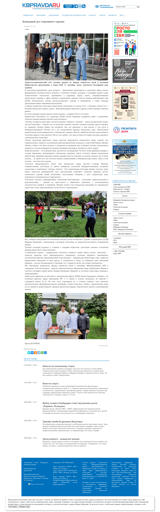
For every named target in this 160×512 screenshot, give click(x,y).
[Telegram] (38, 352)
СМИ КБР (116, 184)
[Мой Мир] (45, 352)
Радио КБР (117, 253)
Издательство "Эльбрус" (121, 189)
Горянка (116, 209)
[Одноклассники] (35, 352)
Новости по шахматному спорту (59, 366)
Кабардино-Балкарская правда (124, 200)
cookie (70, 500)
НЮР (115, 242)
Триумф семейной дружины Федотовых (63, 421)
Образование (54, 15)
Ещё (120, 16)
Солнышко (117, 238)
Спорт (27, 29)
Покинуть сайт (24, 507)
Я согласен (13, 507)
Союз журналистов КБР (121, 187)
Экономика (41, 15)
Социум (102, 15)
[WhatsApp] (42, 352)
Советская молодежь (120, 207)
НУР (115, 240)
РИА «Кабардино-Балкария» (123, 229)
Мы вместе (112, 15)
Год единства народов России (74, 15)
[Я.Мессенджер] (29, 352)
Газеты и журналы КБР (121, 191)
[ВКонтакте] (32, 352)
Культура (92, 15)
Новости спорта (50, 383)
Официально (28, 15)
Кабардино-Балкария (120, 227)
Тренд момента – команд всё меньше (61, 439)
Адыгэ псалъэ (118, 202)
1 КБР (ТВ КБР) (119, 251)
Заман (115, 205)
